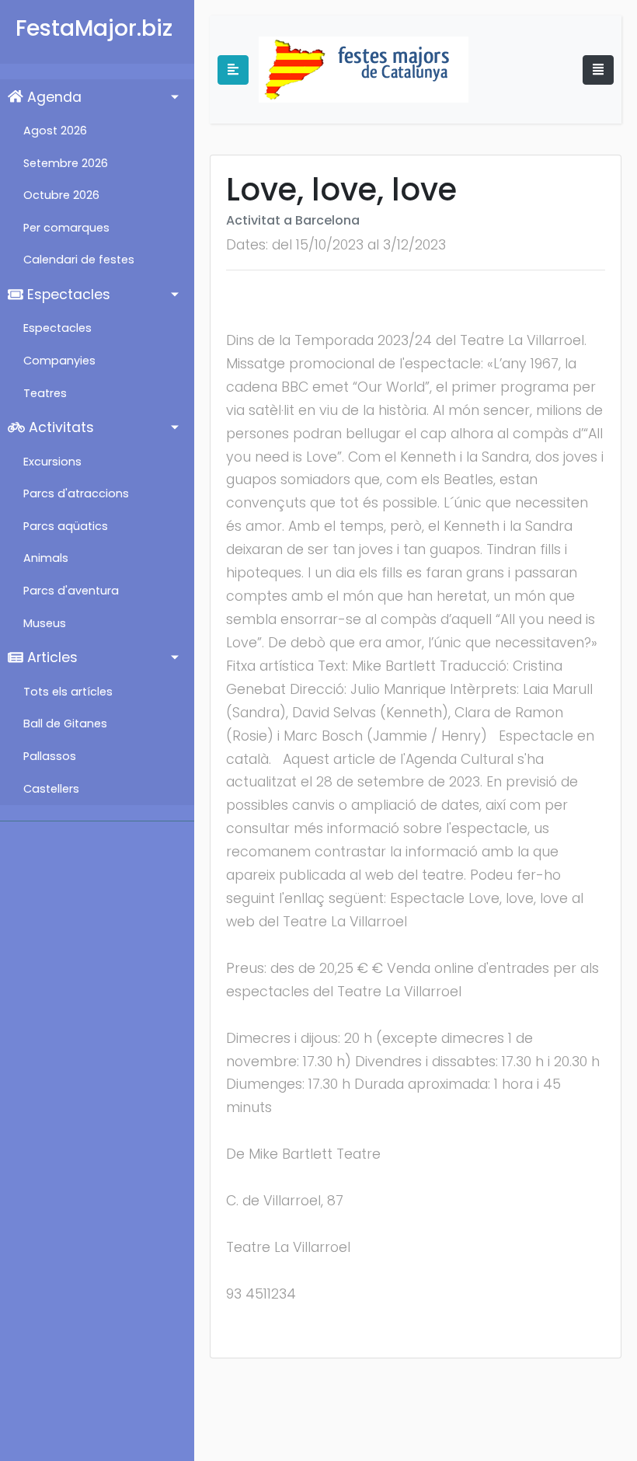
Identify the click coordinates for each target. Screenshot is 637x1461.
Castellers (51, 789)
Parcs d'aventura (71, 590)
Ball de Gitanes (65, 723)
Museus (44, 623)
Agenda (52, 97)
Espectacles (66, 294)
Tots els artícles (68, 691)
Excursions (52, 461)
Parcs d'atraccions (76, 493)
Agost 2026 (55, 130)
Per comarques (66, 227)
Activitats (59, 427)
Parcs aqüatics (65, 526)
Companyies (59, 360)
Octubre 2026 (61, 195)
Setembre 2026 (65, 163)
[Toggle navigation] (598, 70)
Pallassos (49, 756)
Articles (50, 657)
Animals (45, 558)
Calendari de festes (78, 259)
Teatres (45, 393)
